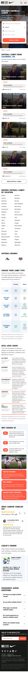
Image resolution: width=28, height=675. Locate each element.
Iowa (2, 228)
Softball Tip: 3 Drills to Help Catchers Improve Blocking (11, 569)
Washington (18, 242)
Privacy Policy (21, 659)
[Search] (21, 3)
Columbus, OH (8, 57)
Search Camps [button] (14, 40)
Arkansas (4, 201)
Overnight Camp (6, 326)
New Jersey (18, 206)
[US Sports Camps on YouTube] (10, 651)
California (4, 203)
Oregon (17, 223)
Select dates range (10, 31)
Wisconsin (17, 245)
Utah (16, 234)
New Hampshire (19, 203)
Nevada (17, 201)
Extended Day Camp (6, 315)
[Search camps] (16, 651)
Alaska (3, 195)
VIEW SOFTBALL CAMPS (14, 181)
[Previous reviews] (20, 513)
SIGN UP (22, 638)
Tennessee (17, 228)
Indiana (3, 225)
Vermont (17, 236)
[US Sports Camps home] (8, 2)
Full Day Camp (6, 306)
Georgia (3, 217)
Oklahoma (17, 220)
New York (17, 212)
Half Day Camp (6, 298)
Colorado (3, 206)
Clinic (6, 291)
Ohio (16, 217)
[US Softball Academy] (21, 259)
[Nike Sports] (7, 259)
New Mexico (18, 209)
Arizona (3, 198)
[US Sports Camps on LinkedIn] (13, 651)
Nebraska (17, 198)
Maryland (4, 234)
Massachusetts (5, 236)
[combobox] (15, 23)
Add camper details (10, 34)
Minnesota (4, 242)
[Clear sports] (24, 27)
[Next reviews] (24, 513)
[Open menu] (25, 3)
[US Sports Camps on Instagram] (5, 651)
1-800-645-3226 (16, 655)
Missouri (3, 245)
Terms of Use (10, 654)
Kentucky (4, 231)
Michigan (3, 239)
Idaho (2, 220)
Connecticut (4, 209)
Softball (7, 27)
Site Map (3, 654)
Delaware (4, 212)
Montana (17, 195)
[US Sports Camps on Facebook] (2, 651)
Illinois (3, 223)
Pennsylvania (18, 225)
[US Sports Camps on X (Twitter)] (7, 651)
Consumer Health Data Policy (6, 660)
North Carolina (18, 214)
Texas (16, 231)
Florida (3, 214)
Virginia (17, 239)
